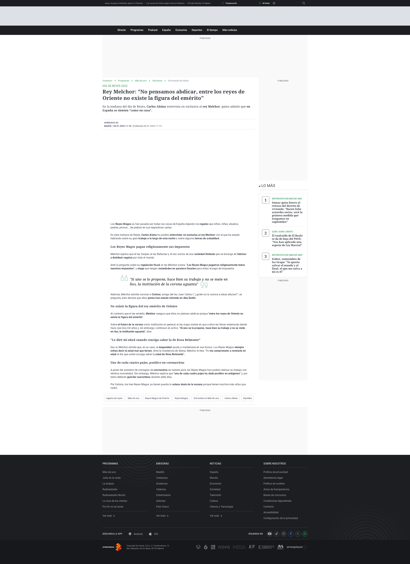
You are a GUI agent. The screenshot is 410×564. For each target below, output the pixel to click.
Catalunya (162, 477)
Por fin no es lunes (112, 506)
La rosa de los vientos (114, 500)
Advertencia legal (273, 477)
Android (138, 534)
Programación (231, 3)
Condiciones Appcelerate (277, 500)
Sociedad (215, 489)
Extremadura (163, 495)
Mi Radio (266, 3)
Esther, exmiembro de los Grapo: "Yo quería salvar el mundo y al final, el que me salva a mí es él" (287, 265)
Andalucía (162, 483)
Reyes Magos (181, 398)
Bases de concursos (274, 495)
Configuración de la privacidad (280, 518)
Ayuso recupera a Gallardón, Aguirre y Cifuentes (124, 3)
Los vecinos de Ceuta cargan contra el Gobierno (165, 3)
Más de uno (141, 80)
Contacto (268, 506)
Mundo (214, 477)
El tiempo (212, 30)
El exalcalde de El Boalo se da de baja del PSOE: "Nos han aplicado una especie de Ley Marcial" (287, 240)
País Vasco (162, 506)
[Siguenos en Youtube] (269, 533)
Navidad (247, 398)
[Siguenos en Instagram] (283, 533)
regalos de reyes (114, 398)
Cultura (214, 500)
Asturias (160, 500)
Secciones (157, 80)
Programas (137, 30)
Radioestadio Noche (113, 495)
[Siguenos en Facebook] (290, 533)
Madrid (160, 472)
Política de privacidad (275, 472)
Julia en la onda (111, 477)
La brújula (108, 483)
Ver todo (107, 516)
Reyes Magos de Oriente (157, 398)
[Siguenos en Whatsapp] (305, 533)
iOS (155, 534)
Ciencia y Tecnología (221, 506)
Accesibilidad (271, 512)
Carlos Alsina (231, 398)
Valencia (161, 489)
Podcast (152, 30)
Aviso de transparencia (276, 489)
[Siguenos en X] (297, 533)
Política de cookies (274, 483)
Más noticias (229, 30)
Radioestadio (109, 489)
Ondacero (107, 80)
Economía (181, 30)
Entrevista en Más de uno (206, 398)
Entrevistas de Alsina (178, 80)
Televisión (215, 495)
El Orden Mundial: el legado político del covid (205, 3)
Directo (122, 30)
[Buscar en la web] (304, 3)
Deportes (197, 30)
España (166, 30)
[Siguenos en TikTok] (276, 533)
